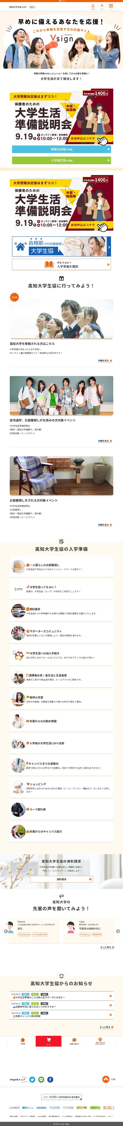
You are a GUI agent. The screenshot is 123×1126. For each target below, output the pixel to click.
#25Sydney (84, 934)
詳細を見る (103, 360)
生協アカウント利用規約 (27, 1116)
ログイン (110, 1116)
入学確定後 (61, 160)
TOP (113, 1079)
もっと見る (105, 947)
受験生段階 (61, 149)
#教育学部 (97, 934)
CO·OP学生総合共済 (99, 1116)
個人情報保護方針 (54, 1116)
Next (117, 930)
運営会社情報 (14, 1116)
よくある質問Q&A (67, 1116)
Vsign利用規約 (41, 1116)
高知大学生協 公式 (21, 6)
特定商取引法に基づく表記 (83, 1116)
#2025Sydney (24, 934)
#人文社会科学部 (40, 934)
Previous (5, 930)
